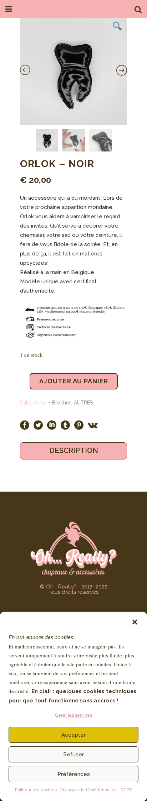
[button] (134, 622)
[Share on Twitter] (38, 425)
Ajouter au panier (73, 381)
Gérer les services (73, 715)
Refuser (73, 754)
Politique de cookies (36, 789)
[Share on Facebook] (24, 425)
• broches (60, 403)
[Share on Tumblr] (65, 425)
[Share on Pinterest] (78, 425)
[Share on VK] (93, 425)
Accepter (73, 735)
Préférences (73, 774)
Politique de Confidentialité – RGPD (96, 789)
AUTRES (83, 403)
